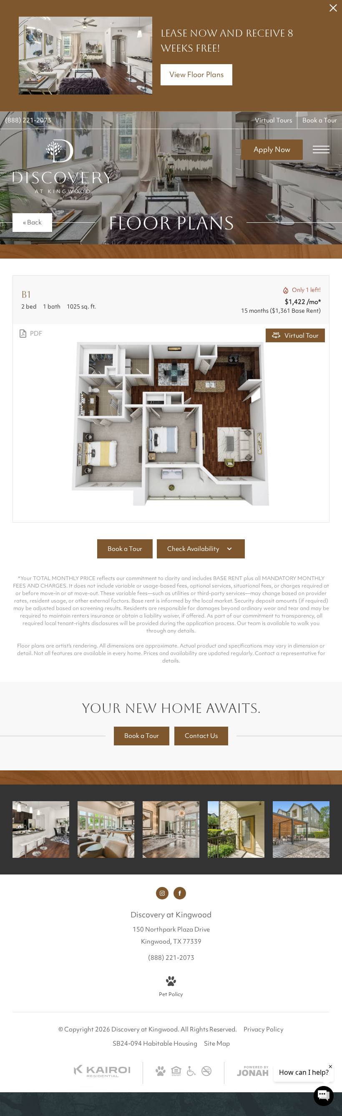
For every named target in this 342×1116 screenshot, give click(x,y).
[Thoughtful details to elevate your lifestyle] (171, 829)
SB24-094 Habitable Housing (155, 1044)
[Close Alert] (333, 10)
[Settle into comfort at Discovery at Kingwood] (301, 829)
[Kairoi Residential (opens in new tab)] (102, 1075)
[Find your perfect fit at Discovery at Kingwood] (106, 829)
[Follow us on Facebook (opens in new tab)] (180, 893)
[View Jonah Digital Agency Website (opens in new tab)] (253, 1073)
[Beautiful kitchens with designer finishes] (41, 829)
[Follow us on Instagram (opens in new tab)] (162, 893)
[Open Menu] (321, 149)
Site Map (217, 1044)
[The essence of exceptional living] (236, 829)
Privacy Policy (264, 1030)
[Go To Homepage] (63, 166)
